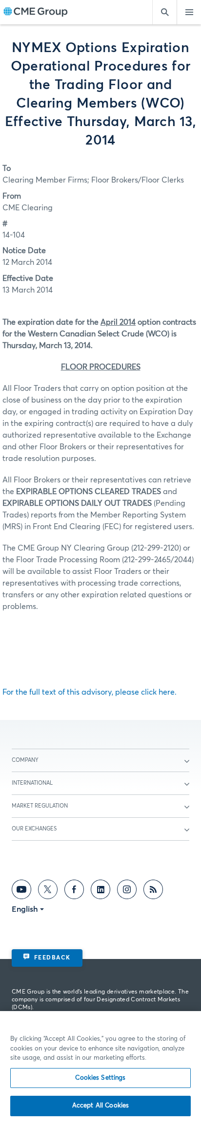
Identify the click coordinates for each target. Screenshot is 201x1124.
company (25, 760)
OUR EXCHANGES (34, 828)
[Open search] (164, 12)
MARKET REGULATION (40, 806)
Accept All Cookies (100, 1106)
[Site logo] (35, 12)
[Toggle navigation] (189, 12)
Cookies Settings (100, 1078)
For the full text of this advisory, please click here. (89, 692)
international (32, 783)
